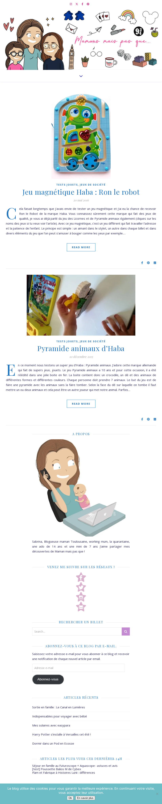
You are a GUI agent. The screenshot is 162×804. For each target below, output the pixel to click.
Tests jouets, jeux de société (81, 184)
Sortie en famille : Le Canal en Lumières (58, 707)
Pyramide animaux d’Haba (81, 348)
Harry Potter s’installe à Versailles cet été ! (61, 734)
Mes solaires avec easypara (51, 725)
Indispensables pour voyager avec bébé (59, 716)
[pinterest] (88, 4)
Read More (81, 247)
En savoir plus (85, 798)
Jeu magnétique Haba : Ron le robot (81, 191)
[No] (157, 794)
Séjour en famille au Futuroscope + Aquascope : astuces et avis (75, 766)
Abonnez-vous (47, 679)
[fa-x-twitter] (77, 4)
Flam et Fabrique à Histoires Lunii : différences (63, 772)
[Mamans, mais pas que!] (81, 39)
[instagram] (71, 4)
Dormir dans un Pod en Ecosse (53, 743)
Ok (70, 798)
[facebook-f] (83, 4)
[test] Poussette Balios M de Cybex (56, 769)
